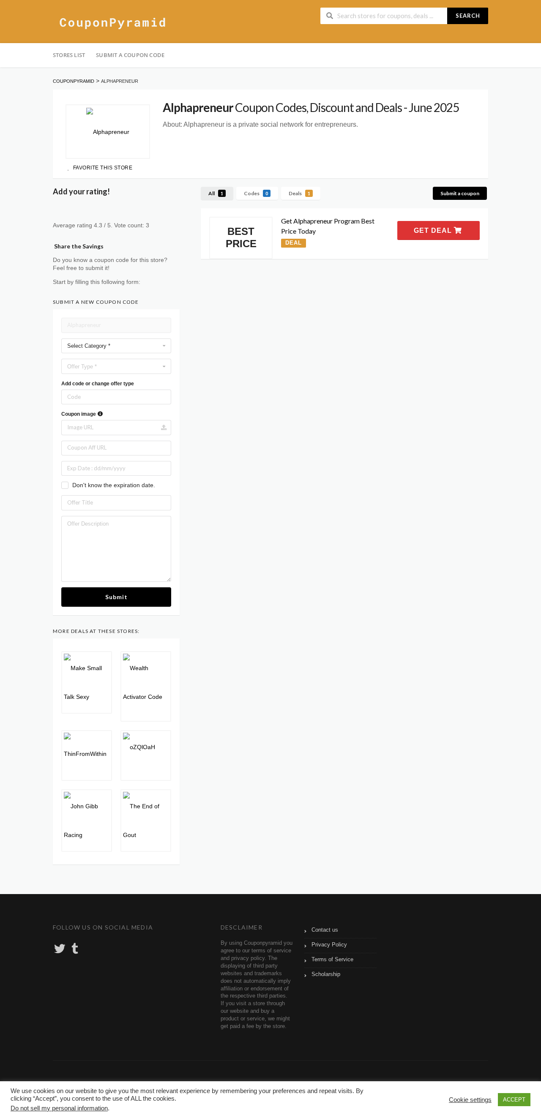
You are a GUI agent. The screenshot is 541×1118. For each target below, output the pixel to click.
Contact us (324, 930)
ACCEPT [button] (514, 1099)
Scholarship (325, 974)
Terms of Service (332, 960)
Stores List (69, 55)
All (215, 193)
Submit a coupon (459, 193)
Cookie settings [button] (470, 1099)
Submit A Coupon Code (130, 55)
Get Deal (434, 230)
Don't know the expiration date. (113, 485)
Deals (299, 193)
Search (468, 15)
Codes (256, 193)
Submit (116, 596)
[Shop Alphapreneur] (108, 131)
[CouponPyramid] (112, 22)
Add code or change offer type (97, 384)
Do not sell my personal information (59, 1108)
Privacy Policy (329, 945)
